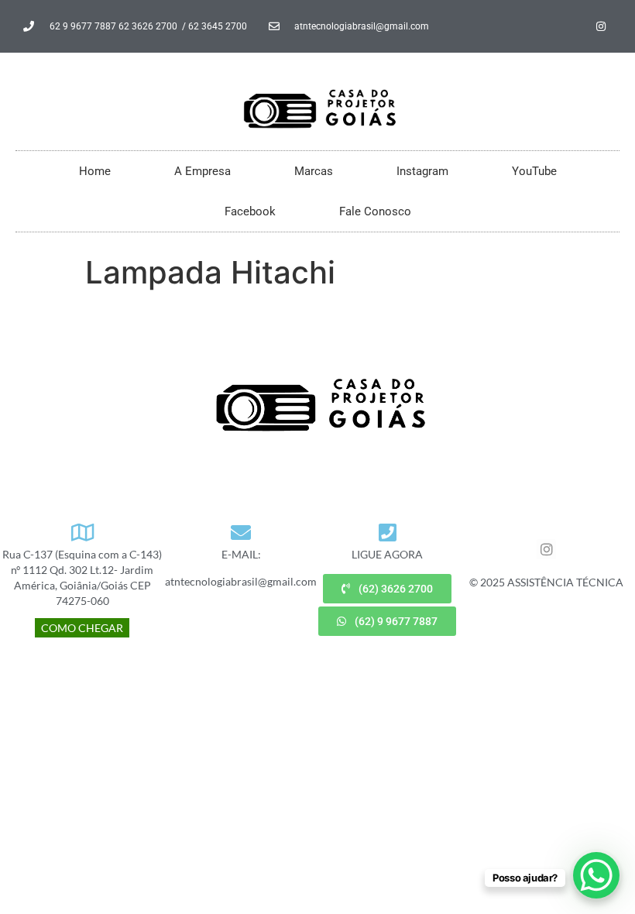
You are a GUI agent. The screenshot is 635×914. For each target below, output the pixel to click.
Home (95, 171)
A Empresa (202, 171)
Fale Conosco (375, 211)
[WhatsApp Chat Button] (596, 875)
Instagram (422, 171)
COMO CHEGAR (82, 627)
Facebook (250, 211)
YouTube (534, 171)
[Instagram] (601, 26)
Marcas (313, 171)
